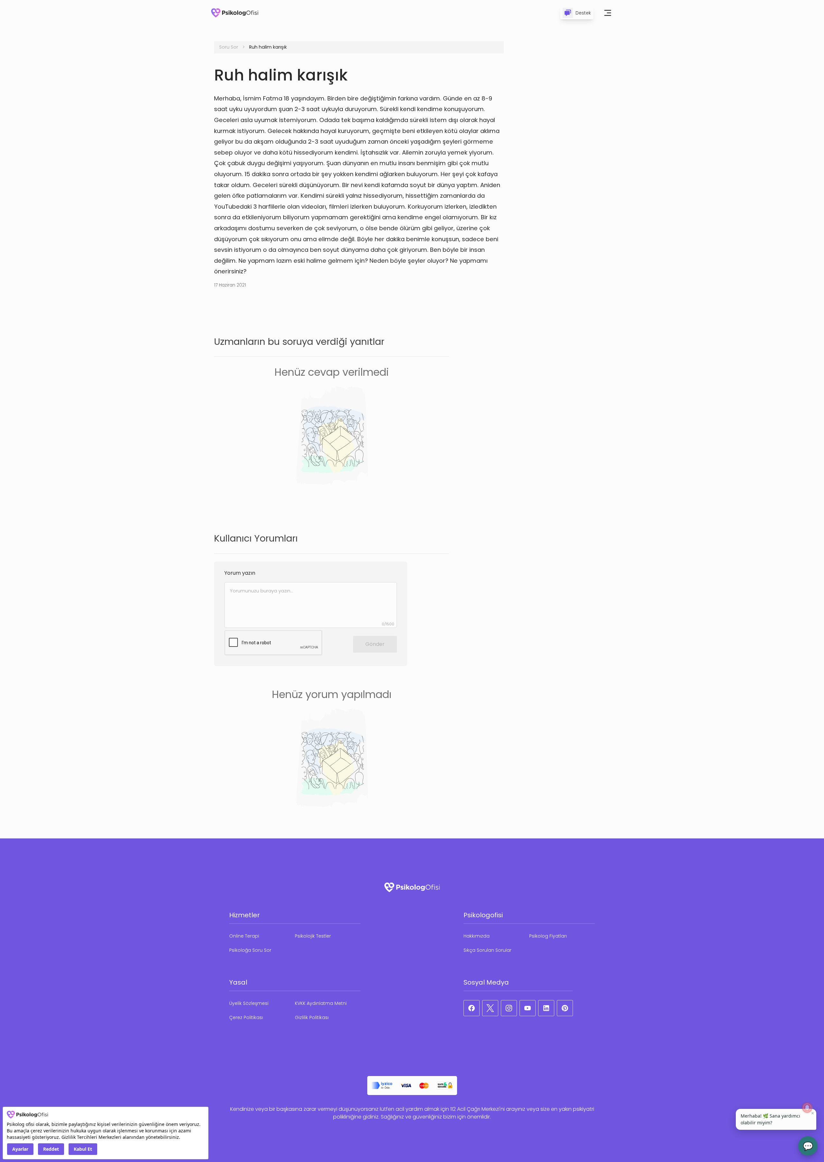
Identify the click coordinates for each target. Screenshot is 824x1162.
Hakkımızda (477, 936)
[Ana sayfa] (234, 12)
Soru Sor (228, 47)
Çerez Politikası (246, 1017)
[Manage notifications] (807, 1107)
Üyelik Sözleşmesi (248, 1003)
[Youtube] (528, 1008)
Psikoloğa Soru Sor (250, 950)
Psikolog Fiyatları (548, 936)
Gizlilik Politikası (312, 1017)
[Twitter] (490, 1008)
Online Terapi (244, 936)
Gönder (375, 644)
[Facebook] (472, 1008)
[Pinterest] (565, 1008)
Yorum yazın (239, 573)
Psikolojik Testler (313, 936)
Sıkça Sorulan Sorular (487, 950)
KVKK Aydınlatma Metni (321, 1003)
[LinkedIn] (546, 1008)
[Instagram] (509, 1008)
